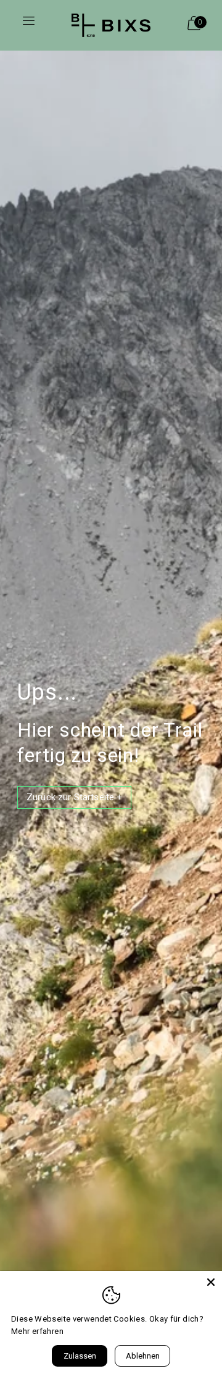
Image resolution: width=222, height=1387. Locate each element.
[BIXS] (111, 25)
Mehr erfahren (37, 1331)
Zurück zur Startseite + (74, 797)
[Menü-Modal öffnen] (28, 25)
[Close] (211, 1282)
